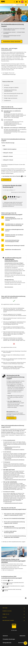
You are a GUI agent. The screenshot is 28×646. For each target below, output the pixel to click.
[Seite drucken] (26, 598)
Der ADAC (5, 617)
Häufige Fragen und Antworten (10, 98)
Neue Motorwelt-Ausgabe (8, 620)
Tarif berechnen (6, 179)
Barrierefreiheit (21, 642)
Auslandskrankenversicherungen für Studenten (14, 449)
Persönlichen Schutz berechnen (12, 41)
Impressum (5, 635)
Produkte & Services (7, 610)
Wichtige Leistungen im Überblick (11, 87)
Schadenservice (7, 100)
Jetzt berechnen (11, 418)
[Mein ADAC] (17, 2)
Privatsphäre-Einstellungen (9, 639)
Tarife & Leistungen (20, 4)
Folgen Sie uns (6, 614)
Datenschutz (22, 635)
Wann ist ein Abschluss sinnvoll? (11, 95)
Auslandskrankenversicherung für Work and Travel (15, 479)
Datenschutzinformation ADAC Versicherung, (11, 590)
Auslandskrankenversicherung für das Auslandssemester (12, 447)
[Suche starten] (14, 2)
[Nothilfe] (22, 2)
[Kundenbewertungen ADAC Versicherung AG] (5, 199)
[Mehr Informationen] (14, 81)
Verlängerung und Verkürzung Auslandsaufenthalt (10, 90)
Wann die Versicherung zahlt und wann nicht (13, 93)
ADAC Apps (5, 607)
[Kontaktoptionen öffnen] (25, 643)
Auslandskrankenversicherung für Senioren (13, 503)
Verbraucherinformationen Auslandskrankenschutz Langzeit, (13, 583)
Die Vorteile (6, 85)
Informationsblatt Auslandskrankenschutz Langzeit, (13, 586)
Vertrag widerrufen (7, 642)
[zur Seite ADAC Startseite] (3, 1)
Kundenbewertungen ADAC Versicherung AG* (13, 202)
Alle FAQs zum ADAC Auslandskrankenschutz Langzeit (13, 541)
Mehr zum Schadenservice (8, 570)
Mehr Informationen (9, 287)
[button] (19, 2)
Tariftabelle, (7, 580)
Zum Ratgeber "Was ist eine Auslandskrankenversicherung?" (9, 73)
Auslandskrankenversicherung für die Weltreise (14, 459)
